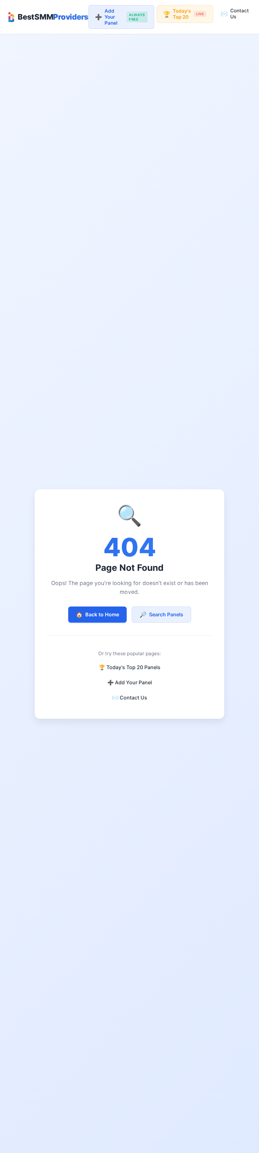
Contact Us (235, 14)
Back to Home (97, 614)
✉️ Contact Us (129, 697)
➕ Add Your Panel (129, 682)
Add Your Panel (120, 17)
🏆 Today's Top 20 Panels (129, 667)
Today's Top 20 (183, 14)
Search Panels (161, 614)
